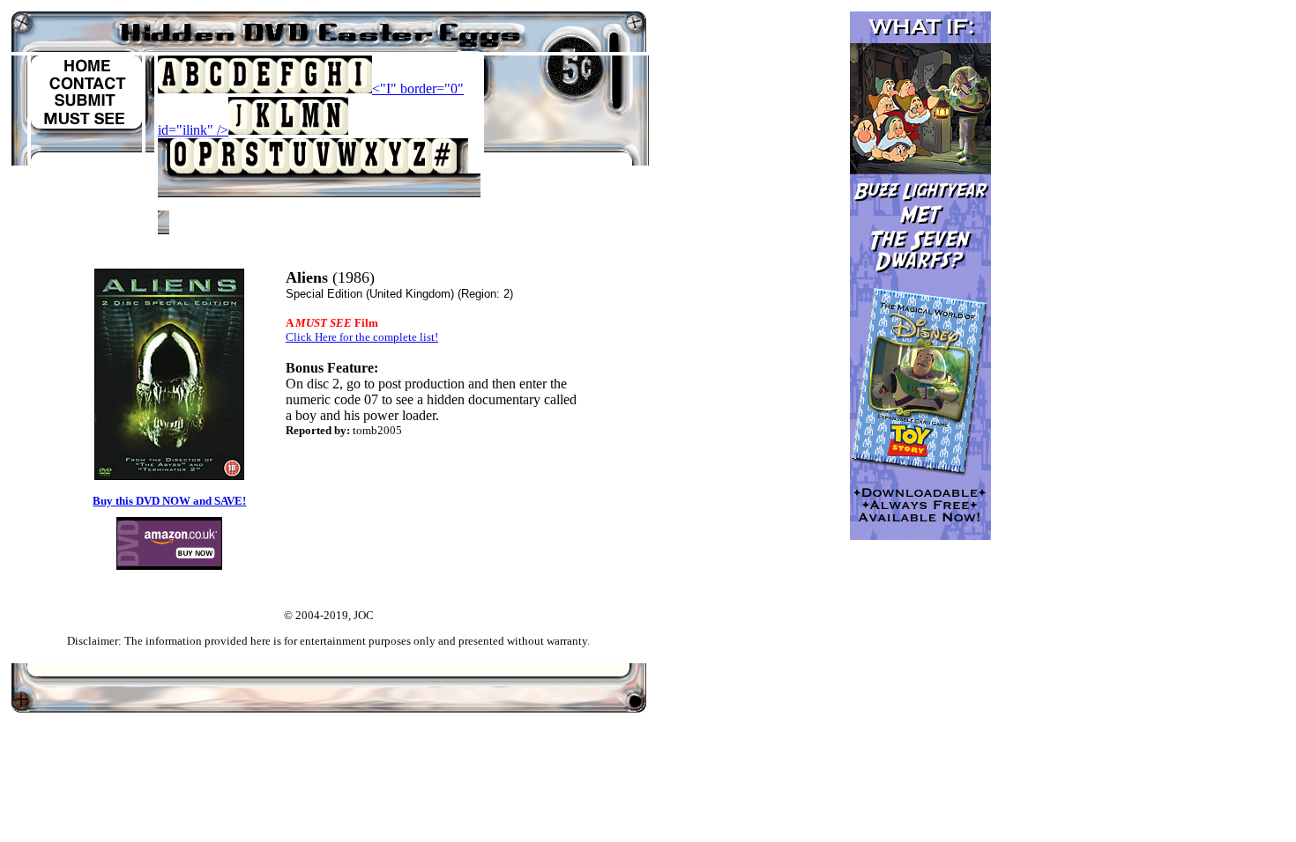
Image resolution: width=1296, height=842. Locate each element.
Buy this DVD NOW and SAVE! (169, 500)
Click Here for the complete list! (362, 336)
